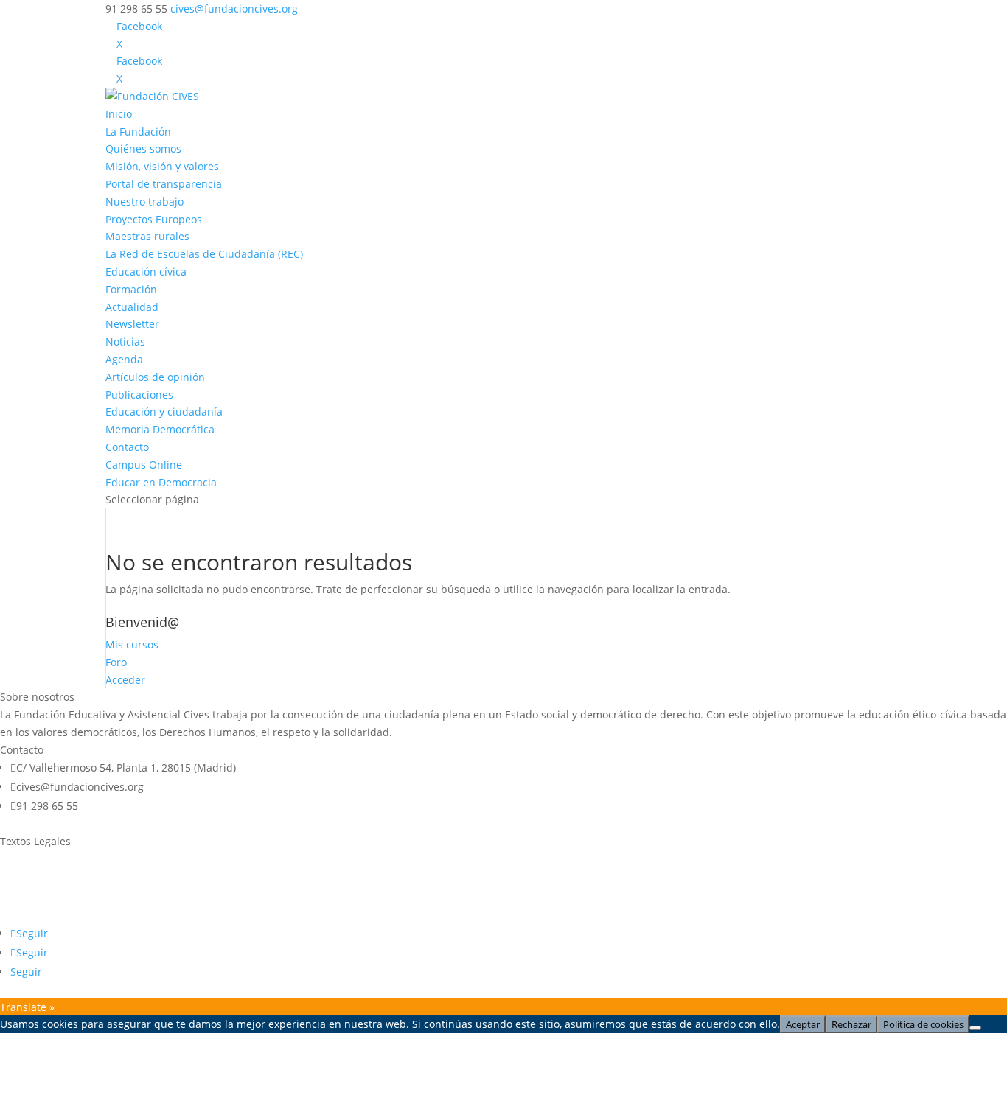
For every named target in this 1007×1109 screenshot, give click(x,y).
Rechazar (851, 1024)
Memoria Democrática (160, 429)
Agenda (124, 359)
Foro (116, 662)
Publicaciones (139, 395)
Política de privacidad (53, 887)
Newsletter (132, 324)
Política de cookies (45, 915)
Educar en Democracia (161, 482)
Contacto (127, 447)
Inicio (118, 114)
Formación (131, 289)
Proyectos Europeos (153, 219)
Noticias (125, 342)
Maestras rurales (147, 236)
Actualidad (131, 307)
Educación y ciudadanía (164, 412)
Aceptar (803, 1024)
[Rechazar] (975, 1028)
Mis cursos (131, 644)
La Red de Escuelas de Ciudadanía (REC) (204, 254)
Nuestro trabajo (144, 202)
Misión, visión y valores (162, 166)
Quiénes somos (143, 148)
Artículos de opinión (155, 377)
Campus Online (143, 465)
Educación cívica (146, 272)
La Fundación (138, 132)
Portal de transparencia (163, 184)
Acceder (125, 680)
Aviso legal (26, 859)
